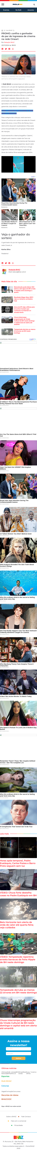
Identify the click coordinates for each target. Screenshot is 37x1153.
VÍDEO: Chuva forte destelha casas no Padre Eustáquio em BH (18, 894)
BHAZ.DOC (6, 1099)
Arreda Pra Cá (13, 1072)
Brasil (24, 1072)
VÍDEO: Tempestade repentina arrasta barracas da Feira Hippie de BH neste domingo (17, 960)
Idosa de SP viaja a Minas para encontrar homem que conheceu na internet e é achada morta (24, 309)
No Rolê (18, 10)
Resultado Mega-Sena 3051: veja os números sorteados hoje (23, 299)
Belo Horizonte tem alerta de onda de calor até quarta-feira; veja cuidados (17, 925)
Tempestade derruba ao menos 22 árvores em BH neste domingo (24, 331)
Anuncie (31, 10)
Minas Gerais (20, 1072)
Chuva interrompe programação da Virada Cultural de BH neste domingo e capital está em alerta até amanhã (24, 320)
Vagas (3, 1091)
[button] (34, 4)
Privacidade (18, 1125)
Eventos (6, 10)
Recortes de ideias (9, 1095)
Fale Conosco (26, 1116)
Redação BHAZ (9, 42)
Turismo (33, 1072)
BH (17, 1072)
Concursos (16, 1091)
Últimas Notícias (4, 1072)
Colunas (5, 1086)
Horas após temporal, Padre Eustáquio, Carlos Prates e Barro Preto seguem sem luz (17, 863)
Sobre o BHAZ (11, 1116)
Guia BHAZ (9, 30)
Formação (9, 1091)
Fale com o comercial (18, 1121)
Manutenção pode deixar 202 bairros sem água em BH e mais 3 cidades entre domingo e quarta (24, 289)
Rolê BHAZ (9, 1072)
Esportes (5, 1076)
